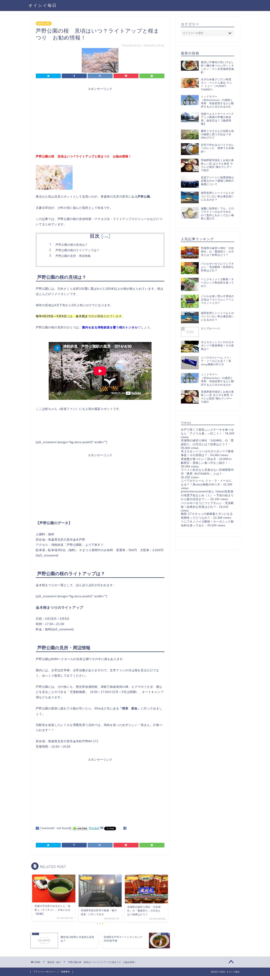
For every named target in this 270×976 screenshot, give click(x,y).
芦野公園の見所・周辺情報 (73, 256)
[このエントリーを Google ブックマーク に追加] (37, 828)
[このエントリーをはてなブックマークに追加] (101, 828)
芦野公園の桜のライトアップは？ (77, 250)
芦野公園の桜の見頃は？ (71, 244)
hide (105, 236)
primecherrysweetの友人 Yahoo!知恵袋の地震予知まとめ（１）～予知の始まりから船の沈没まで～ (207, 495)
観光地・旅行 (44, 23)
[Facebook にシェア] (124, 828)
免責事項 (65, 971)
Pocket (94, 828)
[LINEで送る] (80, 828)
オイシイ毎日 (42, 5)
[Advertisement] (100, 117)
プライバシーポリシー (44, 971)
